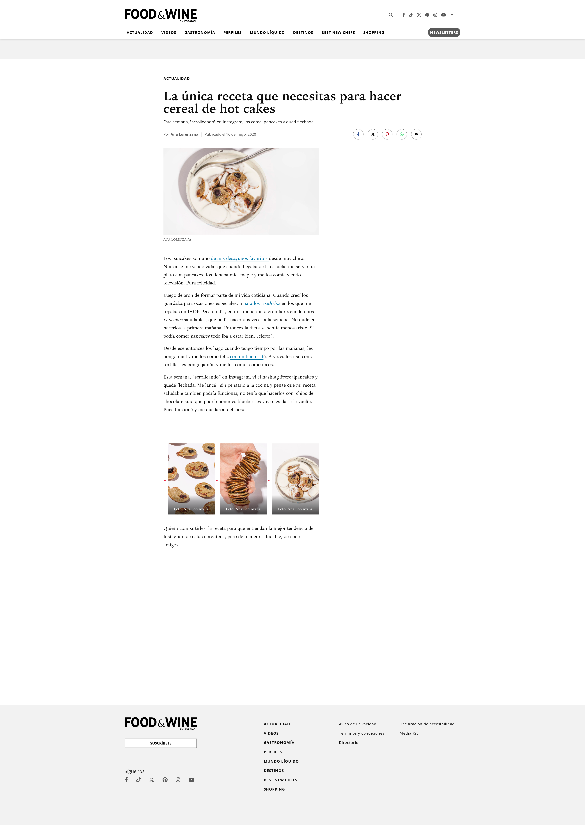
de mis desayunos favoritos (240, 258)
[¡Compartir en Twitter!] (373, 134)
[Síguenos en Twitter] (419, 15)
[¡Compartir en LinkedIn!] (402, 134)
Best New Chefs (338, 32)
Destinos (303, 32)
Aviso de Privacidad (357, 723)
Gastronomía (199, 32)
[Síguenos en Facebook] (403, 15)
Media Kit (409, 733)
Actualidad (140, 32)
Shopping (374, 32)
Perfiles (232, 32)
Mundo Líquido (267, 32)
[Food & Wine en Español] (161, 14)
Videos (168, 32)
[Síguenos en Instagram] (435, 15)
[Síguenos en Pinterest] (427, 15)
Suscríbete (160, 743)
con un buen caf (246, 356)
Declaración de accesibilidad (427, 723)
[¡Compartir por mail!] (416, 134)
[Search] (391, 15)
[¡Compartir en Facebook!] (358, 134)
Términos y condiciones (361, 733)
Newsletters (444, 32)
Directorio (348, 742)
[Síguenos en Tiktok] (411, 15)
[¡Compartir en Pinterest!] (387, 134)
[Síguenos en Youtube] (443, 15)
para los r (261, 303)
